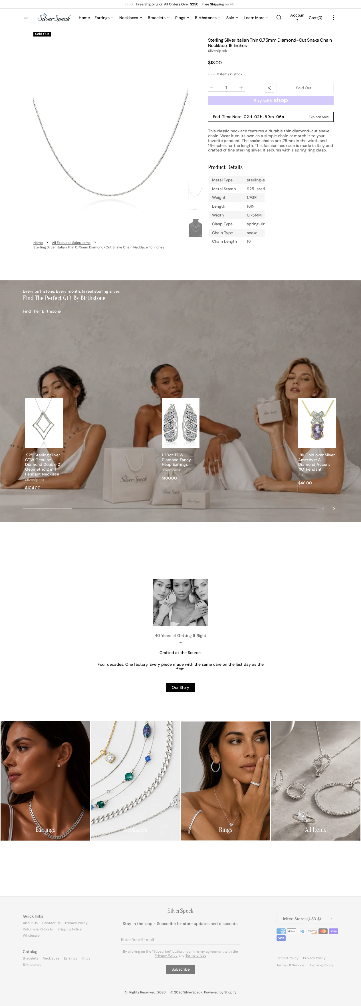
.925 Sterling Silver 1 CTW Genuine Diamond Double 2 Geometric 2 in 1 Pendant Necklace (43, 465)
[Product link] (44, 444)
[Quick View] (58, 443)
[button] (278, 17)
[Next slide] (333, 508)
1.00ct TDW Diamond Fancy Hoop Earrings (176, 460)
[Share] (269, 88)
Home (38, 243)
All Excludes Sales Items (71, 243)
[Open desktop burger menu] (27, 17)
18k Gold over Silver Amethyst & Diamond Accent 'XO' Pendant (316, 462)
